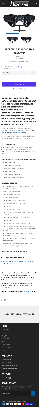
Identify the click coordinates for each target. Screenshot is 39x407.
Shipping (12, 61)
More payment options (19, 89)
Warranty (5, 342)
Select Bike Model (7, 69)
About (4, 333)
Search (4, 351)
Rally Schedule (6, 336)
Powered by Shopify (21, 401)
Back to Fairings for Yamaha (20, 314)
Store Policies (26, 291)
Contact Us (5, 330)
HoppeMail (5, 339)
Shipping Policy (7, 348)
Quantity (30, 69)
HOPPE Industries (10, 401)
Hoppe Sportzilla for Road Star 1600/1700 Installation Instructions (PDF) (17, 262)
